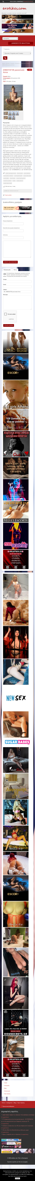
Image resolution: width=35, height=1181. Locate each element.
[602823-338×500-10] (16, 976)
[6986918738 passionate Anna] (13, 97)
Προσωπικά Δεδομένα (8, 1106)
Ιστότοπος (5, 235)
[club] (16, 772)
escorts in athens (7, 180)
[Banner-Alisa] (16, 926)
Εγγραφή (26, 1)
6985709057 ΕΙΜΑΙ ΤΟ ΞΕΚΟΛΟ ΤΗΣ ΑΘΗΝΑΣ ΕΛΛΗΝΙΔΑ (18, 1115)
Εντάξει (17, 1178)
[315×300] (16, 456)
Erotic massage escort (11, 173)
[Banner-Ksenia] (16, 684)
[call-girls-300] (16, 408)
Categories (9, 1102)
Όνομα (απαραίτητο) (7, 221)
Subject (5, 289)
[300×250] (16, 353)
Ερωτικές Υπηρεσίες (10, 63)
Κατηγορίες (7, 1085)
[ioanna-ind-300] (16, 599)
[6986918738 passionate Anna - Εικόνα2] (10, 113)
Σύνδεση (30, 1)
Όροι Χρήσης (7, 1093)
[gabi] (16, 658)
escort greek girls (18, 175)
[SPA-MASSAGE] (16, 798)
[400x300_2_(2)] (16, 568)
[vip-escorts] (16, 379)
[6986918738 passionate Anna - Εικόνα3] (14, 113)
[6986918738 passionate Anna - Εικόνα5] (6, 117)
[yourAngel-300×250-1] (16, 500)
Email (4, 284)
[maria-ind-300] (16, 824)
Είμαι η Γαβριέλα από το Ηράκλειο (12, 1134)
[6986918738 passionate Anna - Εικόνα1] (6, 113)
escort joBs (6, 178)
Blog (5, 1088)
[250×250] (13, 1056)
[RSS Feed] (3, 1)
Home (5, 1082)
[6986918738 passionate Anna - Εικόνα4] (17, 113)
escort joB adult (27, 175)
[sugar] (17, 746)
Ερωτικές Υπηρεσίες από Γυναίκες (22, 63)
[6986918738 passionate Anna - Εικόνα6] (10, 117)
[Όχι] (33, 1175)
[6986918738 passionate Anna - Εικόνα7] (14, 117)
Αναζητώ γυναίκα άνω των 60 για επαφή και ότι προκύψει (18, 1125)
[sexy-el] (16, 874)
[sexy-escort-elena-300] (16, 947)
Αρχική (3, 63)
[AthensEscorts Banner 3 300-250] (16, 430)
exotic (14, 180)
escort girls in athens (8, 175)
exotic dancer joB (8, 183)
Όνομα (4, 279)
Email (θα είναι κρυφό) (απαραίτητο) (11, 228)
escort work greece (20, 178)
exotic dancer (20, 180)
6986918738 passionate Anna (13, 71)
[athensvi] (16, 851)
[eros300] (16, 549)
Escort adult (20, 173)
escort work (12, 178)
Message (5, 294)
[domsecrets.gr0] (16, 1035)
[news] (16, 710)
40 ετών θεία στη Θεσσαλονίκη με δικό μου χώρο (16, 1130)
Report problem (8, 195)
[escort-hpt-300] (16, 737)
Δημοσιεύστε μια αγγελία (21, 43)
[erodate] (16, 478)
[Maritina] (16, 625)
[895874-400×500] (16, 1008)
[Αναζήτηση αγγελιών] (5, 58)
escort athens (27, 173)
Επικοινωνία (7, 1091)
